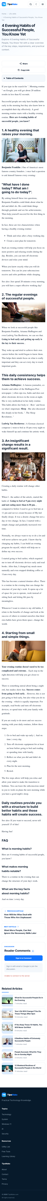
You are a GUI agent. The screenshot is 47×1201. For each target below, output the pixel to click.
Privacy (5, 1184)
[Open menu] (42, 4)
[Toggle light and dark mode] (36, 4)
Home (4, 14)
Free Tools (6, 1151)
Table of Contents (14, 78)
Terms (4, 1179)
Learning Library (8, 1156)
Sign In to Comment (23, 958)
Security (5, 1134)
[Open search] (30, 4)
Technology (6, 1114)
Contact (5, 1174)
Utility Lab (6, 1147)
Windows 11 (6, 1124)
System (5, 1119)
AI (2, 1129)
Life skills (12, 14)
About (4, 1169)
